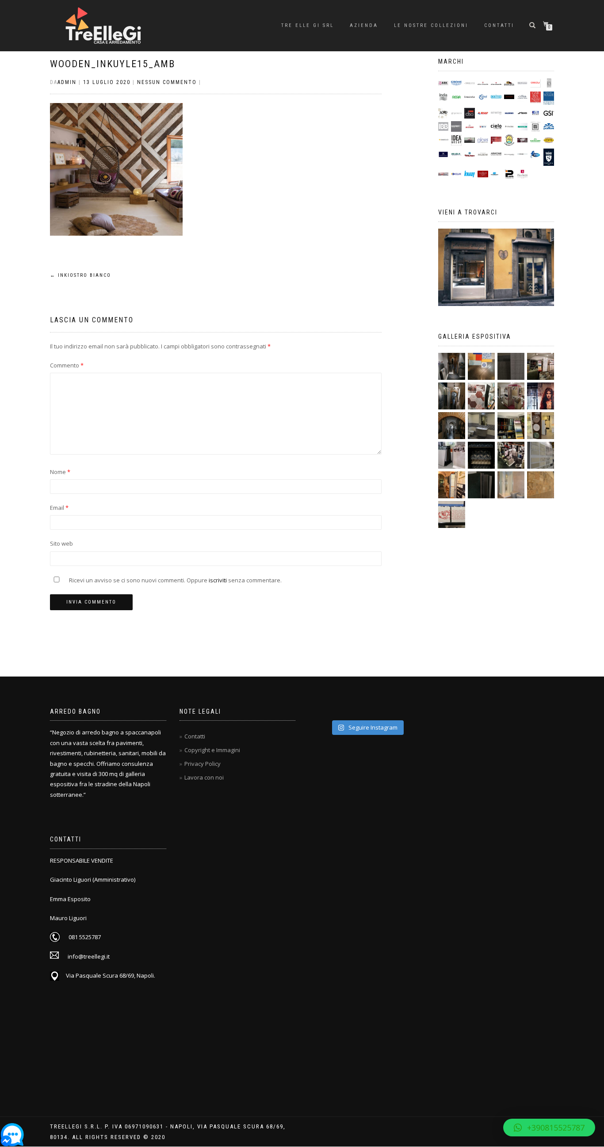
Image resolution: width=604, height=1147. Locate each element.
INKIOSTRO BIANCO (80, 275)
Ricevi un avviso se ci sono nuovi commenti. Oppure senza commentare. (175, 580)
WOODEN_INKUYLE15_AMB (112, 63)
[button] (549, 1127)
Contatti (499, 25)
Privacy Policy (202, 764)
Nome (60, 472)
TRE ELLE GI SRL (307, 25)
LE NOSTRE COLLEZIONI (431, 25)
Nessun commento (167, 82)
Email (59, 508)
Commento (67, 365)
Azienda (364, 25)
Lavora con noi (204, 777)
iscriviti (218, 580)
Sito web (61, 543)
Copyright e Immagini (212, 750)
